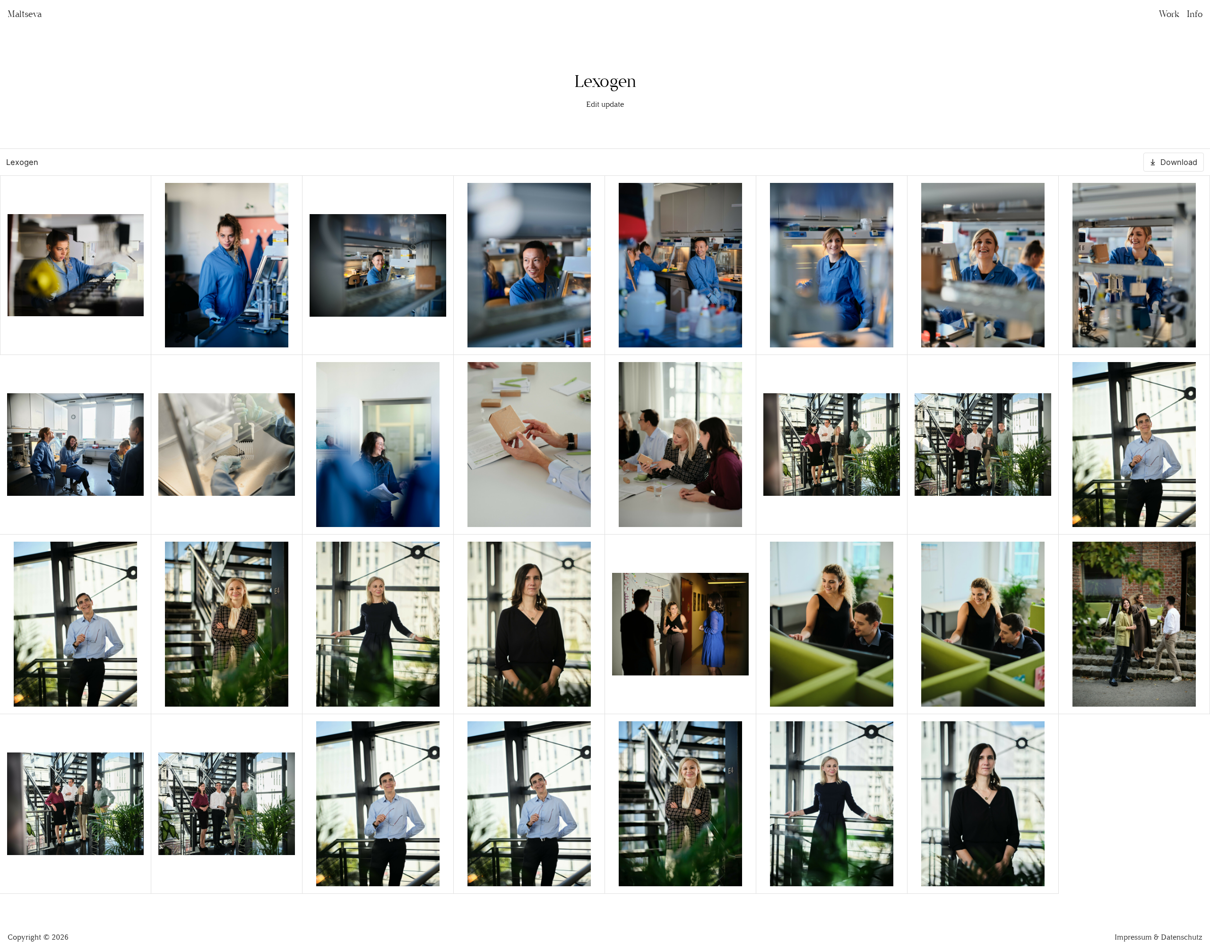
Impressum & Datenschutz (1158, 937)
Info (1194, 14)
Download (1178, 162)
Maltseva (25, 14)
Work (1169, 14)
